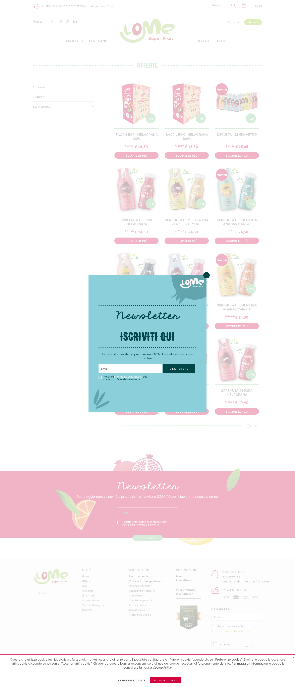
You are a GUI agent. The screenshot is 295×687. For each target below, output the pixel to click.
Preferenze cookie (131, 680)
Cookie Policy (162, 667)
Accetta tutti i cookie (165, 680)
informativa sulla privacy (128, 376)
